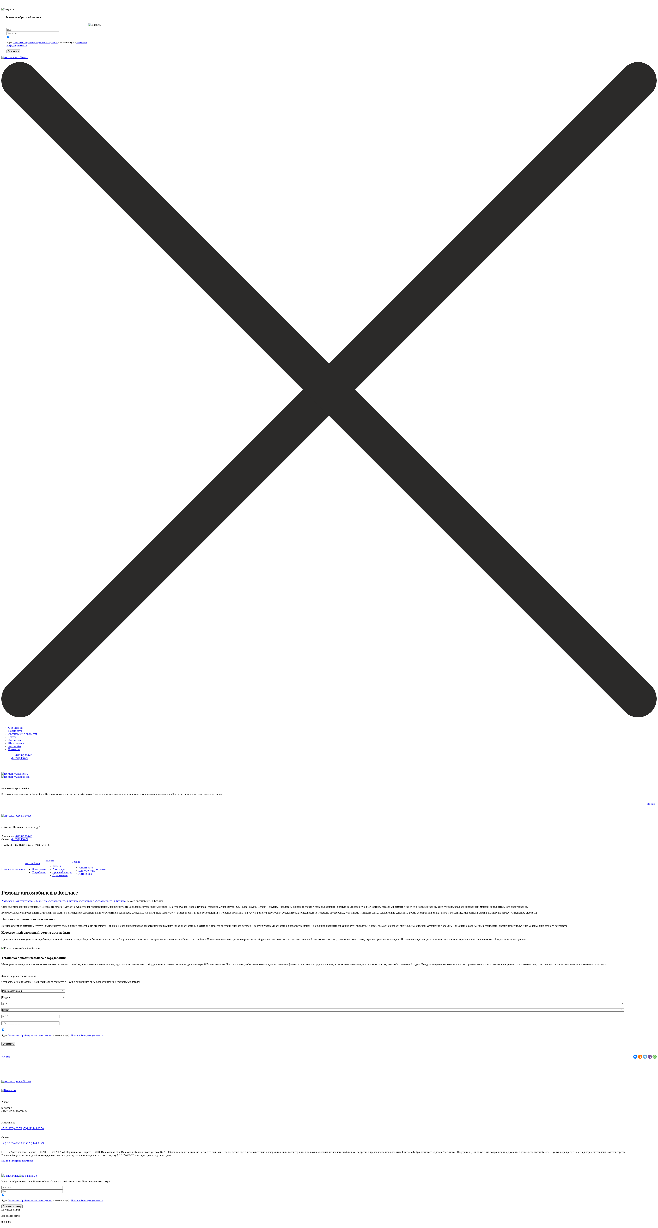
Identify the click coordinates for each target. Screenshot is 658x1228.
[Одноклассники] (640, 1057)
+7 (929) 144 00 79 (33, 1143)
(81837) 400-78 (23, 755)
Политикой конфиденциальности (87, 1035)
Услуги (12, 736)
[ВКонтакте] (635, 1057)
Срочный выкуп (62, 872)
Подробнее (228, 794)
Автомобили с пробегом (22, 733)
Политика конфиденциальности (17, 1160)
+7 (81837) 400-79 (11, 1143)
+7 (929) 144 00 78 (33, 1128)
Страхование (60, 875)
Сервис (76, 861)
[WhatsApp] (655, 1057)
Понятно (651, 804)
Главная (6, 869)
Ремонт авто (85, 867)
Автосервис (15, 740)
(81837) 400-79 (19, 758)
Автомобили (32, 863)
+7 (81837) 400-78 (11, 1128)
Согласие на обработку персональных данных (35, 42)
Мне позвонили (10, 1209)
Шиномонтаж (16, 743)
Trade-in (57, 866)
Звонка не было (10, 1215)
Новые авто (15, 730)
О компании (15, 727)
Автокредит (59, 869)
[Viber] (650, 1057)
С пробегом (39, 872)
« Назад (5, 1056)
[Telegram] (645, 1057)
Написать (22, 773)
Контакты (14, 749)
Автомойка (14, 746)
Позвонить (23, 776)
